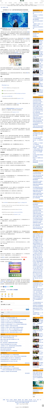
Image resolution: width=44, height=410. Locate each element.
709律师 (37, 262)
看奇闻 (35, 5)
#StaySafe (24, 93)
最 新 (6, 2)
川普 (42, 233)
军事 (36, 391)
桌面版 (4, 399)
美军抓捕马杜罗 (35, 36)
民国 (35, 272)
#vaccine (20, 209)
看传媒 (26, 401)
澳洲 (33, 272)
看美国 (14, 5)
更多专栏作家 (40, 380)
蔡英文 (40, 258)
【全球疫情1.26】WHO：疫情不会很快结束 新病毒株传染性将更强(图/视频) (13, 319)
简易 (39, 372)
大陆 (34, 261)
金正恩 (37, 244)
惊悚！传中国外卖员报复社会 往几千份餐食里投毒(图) (9, 354)
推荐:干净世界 (9, 401)
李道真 (34, 373)
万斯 (41, 246)
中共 (36, 275)
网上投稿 (30, 399)
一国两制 (40, 251)
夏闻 (41, 373)
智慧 (38, 276)
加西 (28, 402)
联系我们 (26, 399)
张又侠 (39, 236)
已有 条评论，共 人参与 (5, 304)
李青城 (39, 376)
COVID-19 (24, 38)
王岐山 (40, 244)
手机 (41, 276)
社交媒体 (35, 253)
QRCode (8, 286)
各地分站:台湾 (17, 402)
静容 (37, 376)
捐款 (23, 399)
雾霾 (38, 261)
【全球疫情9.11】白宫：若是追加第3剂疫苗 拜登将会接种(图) (10, 345)
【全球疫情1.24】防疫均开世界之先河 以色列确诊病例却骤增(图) (11, 322)
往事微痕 (36, 240)
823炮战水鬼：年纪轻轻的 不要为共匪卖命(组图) (8, 371)
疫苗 (41, 239)
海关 (36, 269)
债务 (37, 254)
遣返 (38, 269)
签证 (40, 269)
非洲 (40, 389)
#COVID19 (4, 87)
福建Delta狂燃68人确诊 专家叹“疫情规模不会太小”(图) (9, 339)
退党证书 (31, 401)
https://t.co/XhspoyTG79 (22, 202)
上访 (40, 262)
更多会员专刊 (40, 30)
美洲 (33, 389)
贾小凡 (41, 372)
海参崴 (36, 258)
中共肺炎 (34, 233)
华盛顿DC (23, 402)
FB (37, 253)
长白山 (37, 265)
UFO (41, 243)
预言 (34, 278)
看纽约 (23, 5)
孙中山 (41, 272)
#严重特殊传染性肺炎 (10, 108)
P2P (36, 261)
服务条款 (15, 399)
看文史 (29, 5)
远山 (39, 373)
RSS (40, 399)
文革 (41, 278)
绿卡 (35, 271)
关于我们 (11, 399)
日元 (41, 255)
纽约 (21, 402)
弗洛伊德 (38, 243)
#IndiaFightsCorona (5, 85)
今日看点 (15, 2)
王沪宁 (39, 247)
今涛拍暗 (36, 372)
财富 (41, 257)
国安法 (37, 239)
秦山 (35, 376)
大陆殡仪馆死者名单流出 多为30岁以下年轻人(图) (8, 361)
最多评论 (31, 2)
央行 (35, 254)
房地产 (36, 257)
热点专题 (12, 4)
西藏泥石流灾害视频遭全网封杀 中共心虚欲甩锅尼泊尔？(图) (38, 299)
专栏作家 (17, 4)
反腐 (41, 250)
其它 (38, 391)
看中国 (3, 257)
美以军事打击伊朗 (36, 33)
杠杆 (39, 254)
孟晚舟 (35, 246)
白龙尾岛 (40, 265)
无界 (36, 401)
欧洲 (35, 389)
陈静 (35, 374)
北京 (42, 258)
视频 (22, 4)
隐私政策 (19, 399)
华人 (39, 268)
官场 (35, 251)
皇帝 (38, 275)
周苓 (33, 374)
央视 (37, 268)
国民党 (34, 243)
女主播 (35, 268)
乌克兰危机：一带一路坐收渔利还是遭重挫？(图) (8, 317)
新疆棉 (35, 239)
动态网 (34, 401)
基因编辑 (40, 261)
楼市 (38, 257)
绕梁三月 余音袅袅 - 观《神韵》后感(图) (7, 366)
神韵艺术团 (14, 401)
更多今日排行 (40, 164)
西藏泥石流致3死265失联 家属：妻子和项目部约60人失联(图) (38, 310)
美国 (33, 247)
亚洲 (7, 7)
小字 (28, 11)
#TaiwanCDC (20, 108)
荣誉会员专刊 (36, 10)
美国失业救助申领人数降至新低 (5, 349)
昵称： (2, 301)
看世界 (26, 5)
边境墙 (39, 246)
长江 (39, 239)
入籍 (33, 271)
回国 (41, 269)
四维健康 (38, 377)
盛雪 (41, 374)
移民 (41, 268)
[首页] (22, 1)
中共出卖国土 (40, 240)
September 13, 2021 (20, 98)
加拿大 (41, 253)
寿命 (40, 278)
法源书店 (17, 401)
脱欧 (33, 254)
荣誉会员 (3, 281)
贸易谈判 (36, 247)
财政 (39, 257)
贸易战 (34, 236)
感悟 (40, 276)
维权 (35, 262)
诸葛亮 (40, 275)
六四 (41, 236)
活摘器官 (36, 237)
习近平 (36, 236)
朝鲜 (39, 253)
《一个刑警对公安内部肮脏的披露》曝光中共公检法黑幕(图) (10, 369)
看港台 (17, 5)
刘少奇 (34, 275)
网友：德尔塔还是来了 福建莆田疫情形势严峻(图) (8, 342)
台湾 (38, 258)
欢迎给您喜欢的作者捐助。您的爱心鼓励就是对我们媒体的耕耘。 (11, 259)
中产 (33, 258)
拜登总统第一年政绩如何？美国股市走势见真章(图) (9, 325)
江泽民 (42, 247)
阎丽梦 (35, 244)
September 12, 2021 (17, 214)
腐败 (40, 250)
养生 (33, 279)
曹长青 (41, 377)
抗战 (39, 272)
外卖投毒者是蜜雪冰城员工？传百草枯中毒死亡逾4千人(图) (10, 359)
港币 (33, 257)
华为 (38, 250)
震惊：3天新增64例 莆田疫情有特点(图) (7, 337)
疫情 (27, 72)
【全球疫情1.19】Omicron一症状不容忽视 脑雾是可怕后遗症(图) (11, 330)
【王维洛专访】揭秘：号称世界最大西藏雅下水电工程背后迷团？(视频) (38, 134)
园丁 (39, 374)
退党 (36, 243)
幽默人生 (35, 276)
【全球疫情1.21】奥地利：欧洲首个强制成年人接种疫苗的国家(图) (11, 327)
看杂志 (20, 401)
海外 (39, 271)
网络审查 (35, 264)
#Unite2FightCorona (19, 93)
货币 (35, 255)
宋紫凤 (34, 372)
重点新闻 (10, 2)
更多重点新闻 (40, 95)
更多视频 (41, 368)
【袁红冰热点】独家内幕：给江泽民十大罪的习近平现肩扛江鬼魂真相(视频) (13, 356)
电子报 (7, 399)
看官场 (11, 5)
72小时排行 (26, 2)
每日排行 (20, 2)
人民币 (37, 255)
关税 (37, 246)
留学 (34, 269)
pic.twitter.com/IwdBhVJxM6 (7, 96)
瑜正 (41, 376)
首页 (1, 7)
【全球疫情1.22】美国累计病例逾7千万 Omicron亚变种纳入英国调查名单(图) (13, 324)
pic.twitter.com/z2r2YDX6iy (18, 212)
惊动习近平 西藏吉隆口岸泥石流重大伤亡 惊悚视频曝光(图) (10, 357)
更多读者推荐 (27, 373)
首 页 (2, 2)
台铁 (39, 237)
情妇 (36, 250)
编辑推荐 (36, 2)
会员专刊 (31, 4)
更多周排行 (41, 199)
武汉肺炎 (39, 233)
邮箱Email (34, 394)
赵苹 (33, 376)
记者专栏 (41, 2)
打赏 (24, 11)
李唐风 (37, 374)
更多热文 (41, 230)
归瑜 (36, 373)
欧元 (39, 255)
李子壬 (36, 377)
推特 (38, 399)
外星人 (38, 278)
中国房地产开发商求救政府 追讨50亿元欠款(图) (8, 344)
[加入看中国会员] (15, 272)
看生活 (32, 5)
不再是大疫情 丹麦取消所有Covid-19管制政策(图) (8, 350)
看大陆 (9, 5)
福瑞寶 (28, 401)
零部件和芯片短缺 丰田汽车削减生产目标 (7, 347)
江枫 (33, 377)
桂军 (37, 272)
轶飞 (38, 373)
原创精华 (26, 4)
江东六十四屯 (39, 264)
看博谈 (20, 5)
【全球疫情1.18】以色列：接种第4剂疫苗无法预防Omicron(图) (11, 332)
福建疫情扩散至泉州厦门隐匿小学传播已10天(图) (8, 336)
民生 (37, 271)
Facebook (34, 399)
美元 (40, 254)
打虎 (33, 251)
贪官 (34, 250)
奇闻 (35, 278)
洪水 (33, 240)
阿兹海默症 (17, 52)
